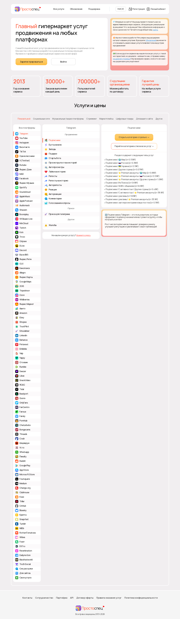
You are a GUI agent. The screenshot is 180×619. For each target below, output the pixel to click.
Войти (63, 61)
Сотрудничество (44, 597)
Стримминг (91, 119)
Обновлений (151, 40)
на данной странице (121, 59)
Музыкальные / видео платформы (68, 119)
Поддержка (94, 9)
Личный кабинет (158, 9)
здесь (155, 29)
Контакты (27, 597)
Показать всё (24, 119)
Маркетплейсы (106, 119)
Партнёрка (61, 597)
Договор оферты (84, 597)
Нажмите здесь (83, 235)
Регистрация (138, 9)
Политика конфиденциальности (141, 597)
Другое (158, 119)
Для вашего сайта (144, 119)
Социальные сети (41, 119)
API (71, 597)
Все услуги (58, 9)
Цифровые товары (124, 119)
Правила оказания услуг (108, 597)
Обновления (76, 9)
